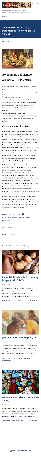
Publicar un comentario (10, 234)
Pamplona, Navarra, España (20, 217)
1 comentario (17, 301)
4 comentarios (17, 421)
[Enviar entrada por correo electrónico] (23, 214)
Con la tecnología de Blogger (21, 451)
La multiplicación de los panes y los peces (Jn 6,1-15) (20, 279)
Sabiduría (16, 214)
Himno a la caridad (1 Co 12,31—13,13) (20, 399)
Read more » (34, 301)
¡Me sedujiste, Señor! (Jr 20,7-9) (19, 337)
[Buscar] (33, 3)
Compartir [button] (6, 220)
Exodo (10, 214)
